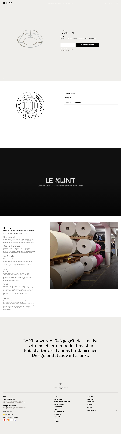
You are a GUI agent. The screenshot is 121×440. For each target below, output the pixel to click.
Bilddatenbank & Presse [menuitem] (62, 401)
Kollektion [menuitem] (51, 3)
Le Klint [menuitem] (65, 3)
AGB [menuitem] (55, 409)
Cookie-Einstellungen (113, 429)
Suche (105, 3)
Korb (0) (116, 3)
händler (67, 50)
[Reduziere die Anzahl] (63, 45)
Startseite (5, 8)
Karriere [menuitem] (56, 422)
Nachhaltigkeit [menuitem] (58, 406)
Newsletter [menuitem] (57, 417)
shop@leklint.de (9, 406)
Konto (110, 3)
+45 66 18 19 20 (9, 399)
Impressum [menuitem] (57, 414)
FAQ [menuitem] (55, 419)
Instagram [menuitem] (90, 401)
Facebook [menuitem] (90, 399)
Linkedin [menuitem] (90, 404)
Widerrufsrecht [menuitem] (59, 412)
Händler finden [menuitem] (59, 404)
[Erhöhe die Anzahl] (72, 45)
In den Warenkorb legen (87, 44)
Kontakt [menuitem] (70, 3)
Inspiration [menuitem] (58, 3)
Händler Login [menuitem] (58, 399)
